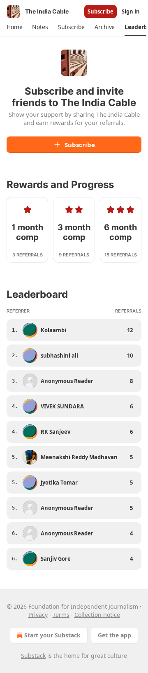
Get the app (114, 635)
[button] (14, 27)
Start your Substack (52, 635)
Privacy (38, 615)
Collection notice (97, 615)
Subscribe (100, 11)
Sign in (131, 11)
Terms (61, 615)
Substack (33, 655)
